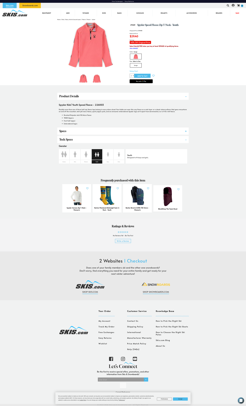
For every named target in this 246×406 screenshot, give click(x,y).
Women (86, 13)
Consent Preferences (123, 392)
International (134, 332)
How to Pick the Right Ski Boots (172, 326)
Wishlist (103, 343)
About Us (160, 346)
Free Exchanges (106, 332)
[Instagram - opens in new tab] (123, 359)
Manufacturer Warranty (139, 338)
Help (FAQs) (133, 349)
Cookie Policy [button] (82, 400)
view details (134, 48)
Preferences (164, 399)
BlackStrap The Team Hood (167, 209)
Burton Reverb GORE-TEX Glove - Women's (137, 209)
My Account (104, 321)
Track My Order (107, 326)
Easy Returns (105, 338)
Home (59, 19)
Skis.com (10, 5)
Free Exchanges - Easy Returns (123, 1)
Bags (119, 13)
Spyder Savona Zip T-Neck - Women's (77, 209)
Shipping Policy (135, 326)
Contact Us (132, 321)
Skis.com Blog (163, 340)
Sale (237, 13)
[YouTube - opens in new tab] (135, 359)
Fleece (84, 19)
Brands (219, 13)
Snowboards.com (30, 5)
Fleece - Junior (91, 19)
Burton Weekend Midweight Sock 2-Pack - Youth (107, 209)
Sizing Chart (134, 71)
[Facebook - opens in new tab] (111, 359)
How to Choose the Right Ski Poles (170, 333)
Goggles (140, 13)
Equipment (46, 13)
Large (136, 65)
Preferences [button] (122, 400)
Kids (104, 13)
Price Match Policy (136, 343)
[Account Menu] (233, 5)
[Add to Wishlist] (153, 75)
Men (68, 13)
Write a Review (123, 241)
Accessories (192, 13)
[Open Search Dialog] (228, 5)
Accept (180, 399)
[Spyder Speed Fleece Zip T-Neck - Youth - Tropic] (83, 78)
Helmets (164, 13)
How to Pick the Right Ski (169, 321)
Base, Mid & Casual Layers (73, 19)
